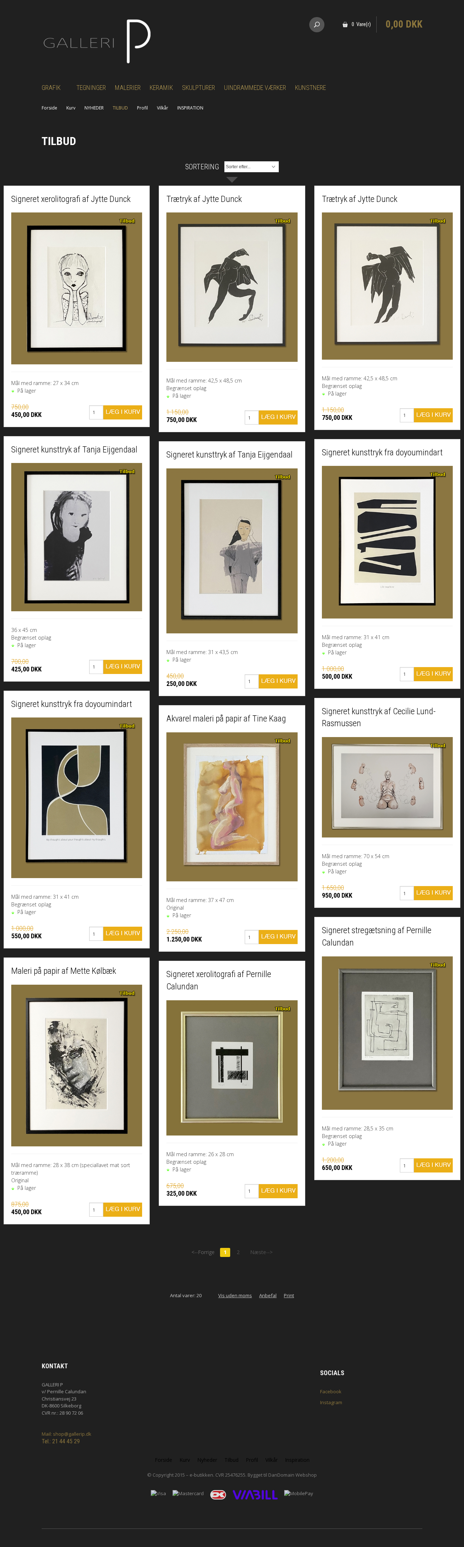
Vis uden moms (235, 1295)
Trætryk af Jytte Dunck (204, 199)
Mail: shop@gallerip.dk (66, 1434)
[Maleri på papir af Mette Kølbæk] (76, 1066)
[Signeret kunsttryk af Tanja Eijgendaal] (76, 537)
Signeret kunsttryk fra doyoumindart (71, 704)
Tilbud (231, 1459)
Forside (49, 108)
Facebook (330, 1391)
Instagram (331, 1402)
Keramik (161, 87)
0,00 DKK (404, 24)
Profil (142, 108)
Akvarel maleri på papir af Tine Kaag (226, 718)
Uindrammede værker (255, 87)
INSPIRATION (190, 108)
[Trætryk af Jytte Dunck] (231, 287)
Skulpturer (198, 87)
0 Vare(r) (361, 24)
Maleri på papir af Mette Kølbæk (63, 971)
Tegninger (91, 87)
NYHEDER (94, 108)
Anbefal (268, 1295)
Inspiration (297, 1459)
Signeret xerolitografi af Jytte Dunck (70, 199)
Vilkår (162, 108)
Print (289, 1295)
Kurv (70, 108)
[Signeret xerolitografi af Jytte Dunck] (76, 288)
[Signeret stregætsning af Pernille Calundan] (387, 1033)
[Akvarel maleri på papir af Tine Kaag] (231, 807)
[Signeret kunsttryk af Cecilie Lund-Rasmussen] (387, 787)
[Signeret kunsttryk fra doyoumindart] (76, 797)
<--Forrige (203, 1252)
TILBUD (120, 108)
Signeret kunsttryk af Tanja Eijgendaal (74, 449)
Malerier (128, 87)
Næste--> (261, 1252)
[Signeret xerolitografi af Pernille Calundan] (231, 1068)
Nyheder (207, 1459)
